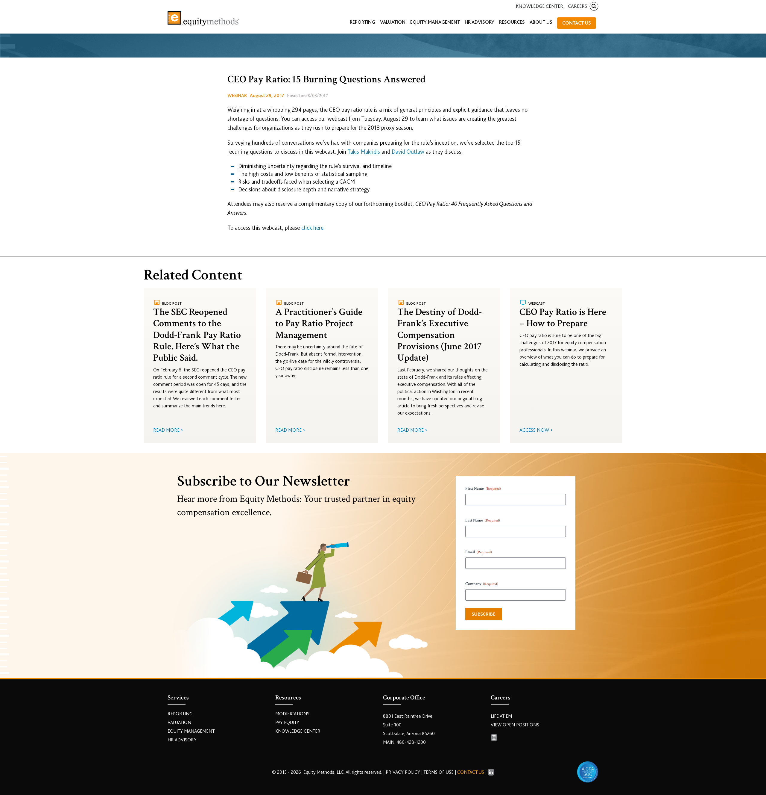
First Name (483, 488)
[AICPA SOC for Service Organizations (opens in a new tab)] (587, 772)
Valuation (179, 722)
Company (481, 584)
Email (478, 552)
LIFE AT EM (501, 716)
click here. (313, 227)
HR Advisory (182, 740)
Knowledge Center (539, 6)
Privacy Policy (403, 772)
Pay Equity (287, 722)
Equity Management (191, 731)
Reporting (180, 714)
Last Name (482, 520)
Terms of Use (438, 772)
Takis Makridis (363, 151)
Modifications (292, 714)
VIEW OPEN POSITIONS (515, 725)
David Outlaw (408, 151)
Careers (577, 6)
